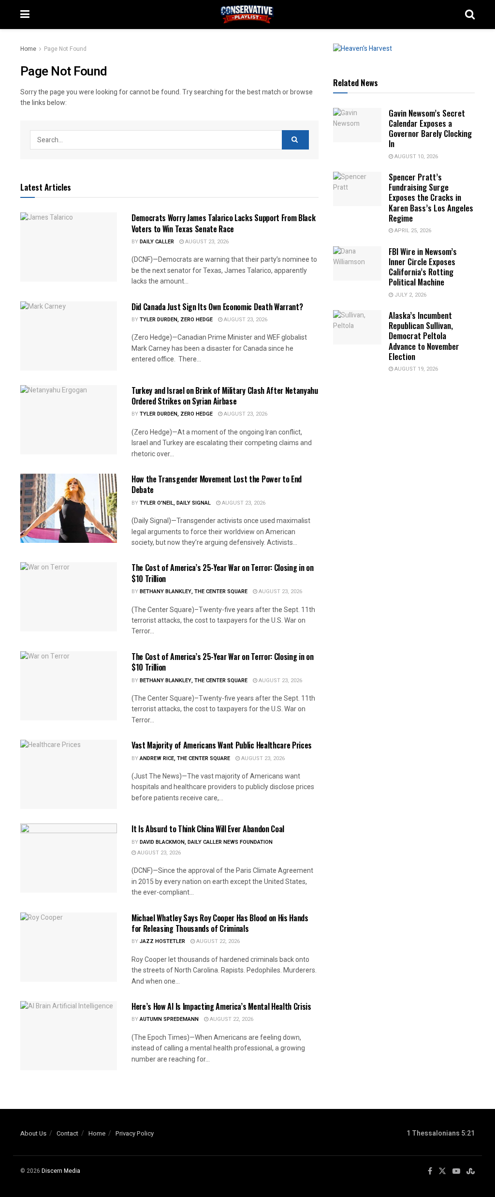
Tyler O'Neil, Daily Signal (175, 503)
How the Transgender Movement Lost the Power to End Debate (216, 484)
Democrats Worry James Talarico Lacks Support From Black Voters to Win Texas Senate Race (223, 223)
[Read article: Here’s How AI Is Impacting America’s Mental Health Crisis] (68, 1035)
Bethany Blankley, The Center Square (194, 591)
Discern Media (61, 1171)
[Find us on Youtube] (456, 1171)
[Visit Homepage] (247, 14)
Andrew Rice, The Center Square (185, 758)
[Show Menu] (24, 14)
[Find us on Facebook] (430, 1171)
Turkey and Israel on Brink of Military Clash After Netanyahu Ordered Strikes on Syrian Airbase (224, 396)
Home (28, 49)
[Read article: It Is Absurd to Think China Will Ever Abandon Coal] (68, 858)
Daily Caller (157, 242)
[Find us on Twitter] (442, 1171)
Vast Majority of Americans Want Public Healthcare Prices (221, 745)
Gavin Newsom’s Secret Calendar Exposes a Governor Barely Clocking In (430, 128)
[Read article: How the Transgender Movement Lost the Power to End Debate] (68, 508)
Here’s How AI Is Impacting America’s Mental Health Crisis (221, 1006)
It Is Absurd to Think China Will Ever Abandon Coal (207, 829)
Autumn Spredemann (169, 1019)
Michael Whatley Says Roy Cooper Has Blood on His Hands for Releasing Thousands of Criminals (219, 923)
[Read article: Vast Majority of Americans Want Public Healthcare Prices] (68, 774)
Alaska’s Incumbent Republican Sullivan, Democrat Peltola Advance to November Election (424, 335)
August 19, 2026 (415, 369)
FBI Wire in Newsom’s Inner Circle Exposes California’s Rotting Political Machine (423, 266)
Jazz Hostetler (162, 941)
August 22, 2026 (217, 941)
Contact (67, 1133)
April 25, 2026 (412, 230)
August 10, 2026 (415, 156)
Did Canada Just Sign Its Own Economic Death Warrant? (217, 307)
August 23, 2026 (206, 242)
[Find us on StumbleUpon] (470, 1171)
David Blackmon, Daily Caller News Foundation (206, 842)
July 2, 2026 (409, 295)
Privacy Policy (135, 1133)
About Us (33, 1133)
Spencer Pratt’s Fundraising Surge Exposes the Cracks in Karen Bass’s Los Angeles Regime (431, 197)
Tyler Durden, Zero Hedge (176, 319)
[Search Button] (470, 14)
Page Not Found (65, 49)
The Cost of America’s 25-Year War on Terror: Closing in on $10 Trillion (222, 573)
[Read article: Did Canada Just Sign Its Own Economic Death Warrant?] (68, 336)
